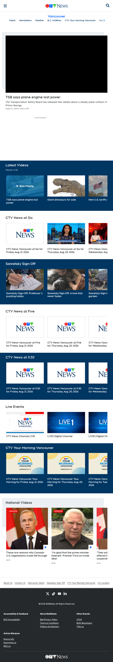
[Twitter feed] (47, 593)
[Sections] (5, 6)
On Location (103, 583)
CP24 (79, 619)
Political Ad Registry (49, 626)
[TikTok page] (53, 593)
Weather (39, 20)
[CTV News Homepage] (56, 6)
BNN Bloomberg (84, 623)
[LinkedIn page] (65, 593)
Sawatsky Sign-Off (56, 583)
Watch (12, 20)
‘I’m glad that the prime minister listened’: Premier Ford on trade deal (70, 555)
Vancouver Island (36, 583)
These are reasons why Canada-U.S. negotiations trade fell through (26, 554)
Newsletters (25, 20)
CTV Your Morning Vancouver (80, 20)
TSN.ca (80, 626)
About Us (8, 583)
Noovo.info (9, 639)
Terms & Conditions (49, 623)
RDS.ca (7, 646)
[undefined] (25, 190)
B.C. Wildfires (54, 20)
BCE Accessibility (12, 619)
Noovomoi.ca (10, 642)
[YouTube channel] (59, 593)
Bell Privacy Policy (49, 619)
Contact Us (20, 583)
